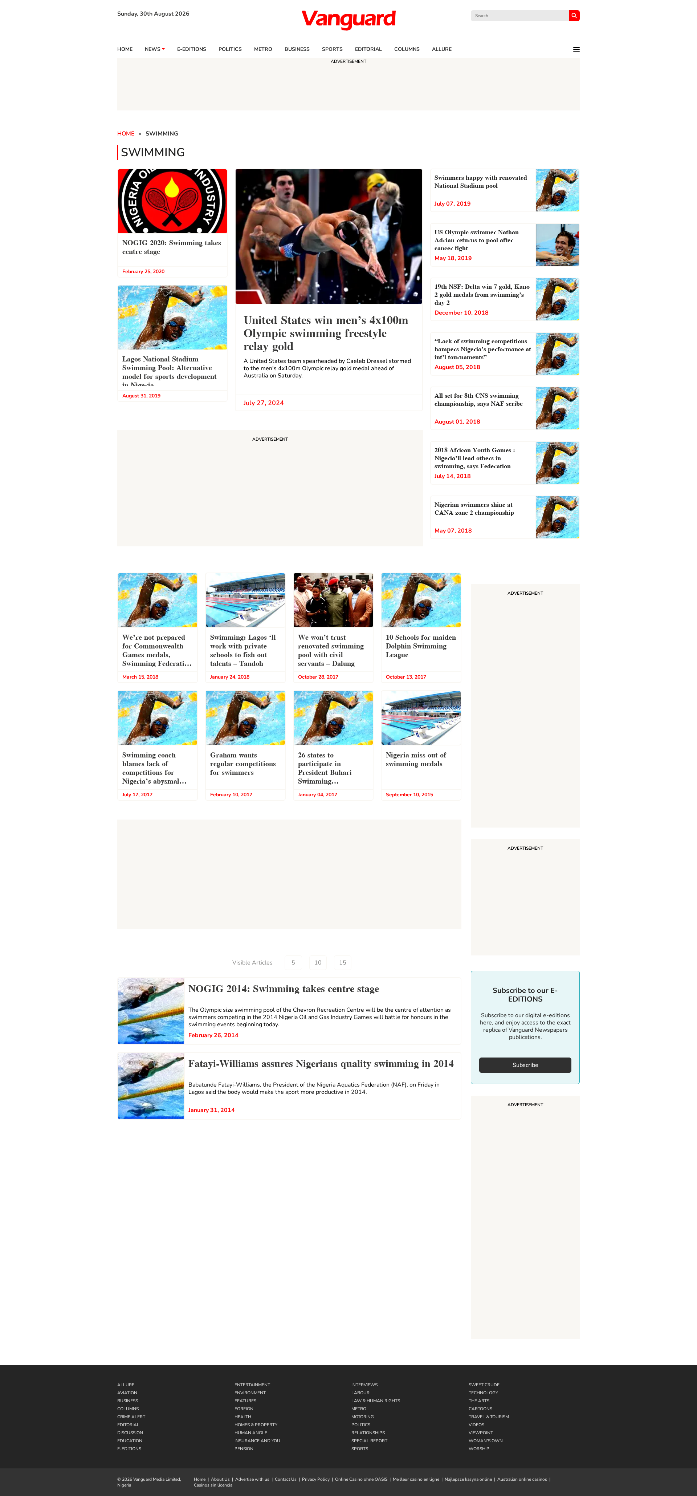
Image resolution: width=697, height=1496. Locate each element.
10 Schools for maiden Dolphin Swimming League (421, 645)
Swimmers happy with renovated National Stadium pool (481, 180)
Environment (250, 1393)
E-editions (191, 49)
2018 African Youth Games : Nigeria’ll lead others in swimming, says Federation (475, 457)
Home (125, 49)
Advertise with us (252, 1479)
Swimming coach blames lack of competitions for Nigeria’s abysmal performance (150, 768)
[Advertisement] (525, 707)
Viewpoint (481, 1433)
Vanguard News (348, 20)
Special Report (369, 1441)
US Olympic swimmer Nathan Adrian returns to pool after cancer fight (477, 239)
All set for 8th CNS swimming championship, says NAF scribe (479, 398)
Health (243, 1417)
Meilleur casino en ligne (416, 1479)
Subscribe (525, 1065)
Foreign (244, 1409)
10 (318, 963)
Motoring (362, 1417)
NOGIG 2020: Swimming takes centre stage (171, 246)
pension (244, 1449)
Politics (230, 49)
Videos (476, 1425)
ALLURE (442, 49)
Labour (360, 1393)
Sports (332, 49)
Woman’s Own (486, 1441)
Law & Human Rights (375, 1401)
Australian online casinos (522, 1479)
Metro (263, 49)
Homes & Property (256, 1425)
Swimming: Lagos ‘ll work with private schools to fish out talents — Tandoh (243, 649)
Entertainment (252, 1385)
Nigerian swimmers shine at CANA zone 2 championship (474, 507)
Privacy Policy (316, 1479)
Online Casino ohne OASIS (361, 1479)
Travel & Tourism (489, 1417)
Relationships (368, 1433)
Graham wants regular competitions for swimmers (243, 762)
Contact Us (286, 1479)
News (152, 49)
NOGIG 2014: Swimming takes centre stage (283, 987)
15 (342, 963)
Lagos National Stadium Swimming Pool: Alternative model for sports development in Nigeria (169, 371)
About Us (220, 1479)
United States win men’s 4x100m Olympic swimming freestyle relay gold (326, 332)
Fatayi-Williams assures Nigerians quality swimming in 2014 (321, 1062)
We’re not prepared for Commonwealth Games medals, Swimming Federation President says (157, 651)
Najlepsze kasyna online (468, 1479)
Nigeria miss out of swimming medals (416, 758)
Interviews (364, 1385)
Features (245, 1401)
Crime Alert (131, 1417)
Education (129, 1441)
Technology (483, 1393)
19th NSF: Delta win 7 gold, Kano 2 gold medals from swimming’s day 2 (482, 293)
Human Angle (251, 1433)
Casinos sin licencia (213, 1485)
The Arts (479, 1401)
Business (297, 49)
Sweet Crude (484, 1385)
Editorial (368, 49)
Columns (407, 49)
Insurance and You (257, 1441)
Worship (479, 1449)
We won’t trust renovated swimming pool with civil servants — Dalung (331, 649)
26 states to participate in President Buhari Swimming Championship (325, 768)
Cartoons (480, 1409)
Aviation (127, 1393)
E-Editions (129, 1449)
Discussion (130, 1433)
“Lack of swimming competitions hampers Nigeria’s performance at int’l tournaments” (483, 348)
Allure (125, 1385)
